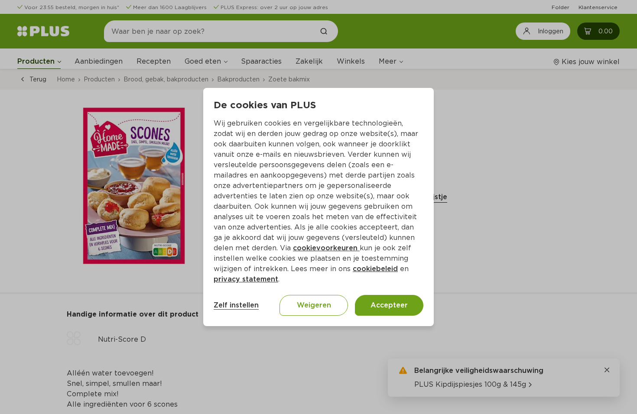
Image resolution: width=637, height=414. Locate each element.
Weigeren (314, 305)
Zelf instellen (236, 305)
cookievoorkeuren (326, 248)
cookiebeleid (375, 269)
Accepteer (389, 305)
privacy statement (246, 279)
